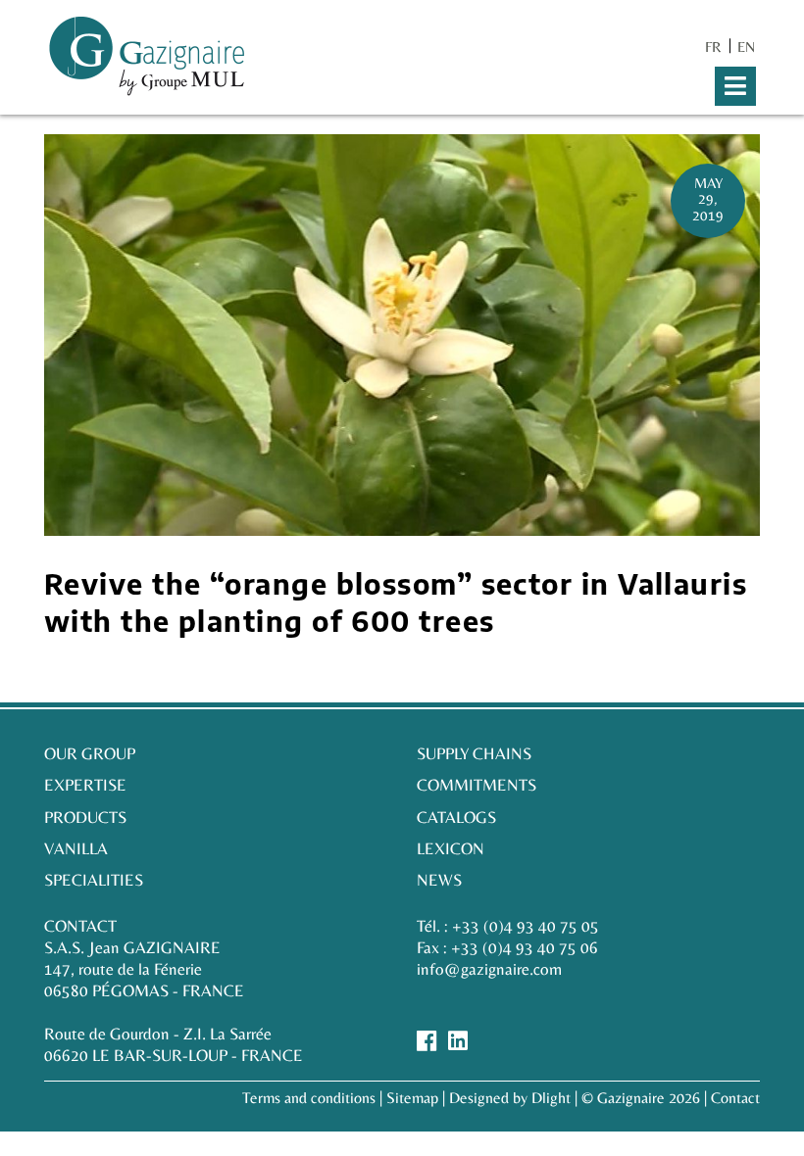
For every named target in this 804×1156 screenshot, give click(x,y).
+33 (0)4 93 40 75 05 (525, 926)
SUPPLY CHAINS (474, 753)
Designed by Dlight (510, 1097)
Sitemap (412, 1097)
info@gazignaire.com (489, 969)
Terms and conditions (309, 1097)
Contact (735, 1097)
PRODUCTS (85, 817)
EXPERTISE (85, 785)
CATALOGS (456, 817)
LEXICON (450, 848)
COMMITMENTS (476, 785)
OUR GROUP (89, 753)
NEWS (439, 880)
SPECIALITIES (93, 880)
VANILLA (76, 848)
